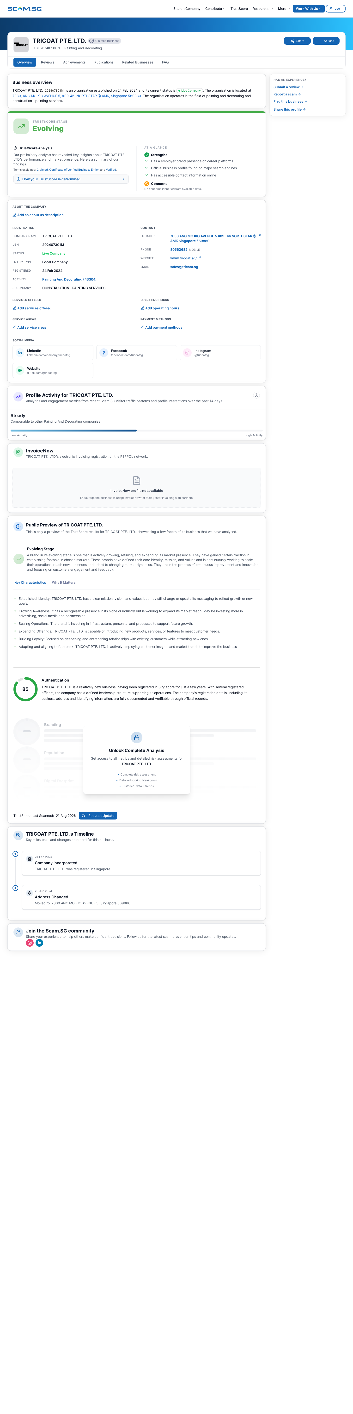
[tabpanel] (136, 622)
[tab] (24, 62)
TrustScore (239, 8)
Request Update (101, 815)
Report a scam (285, 94)
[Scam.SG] (24, 8)
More (282, 8)
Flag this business (288, 101)
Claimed (42, 169)
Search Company (187, 8)
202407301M (54, 90)
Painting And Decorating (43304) (69, 279)
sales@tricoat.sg (184, 267)
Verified (111, 169)
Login (338, 8)
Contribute (213, 8)
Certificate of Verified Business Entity (74, 169)
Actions (329, 41)
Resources (261, 8)
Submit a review (287, 87)
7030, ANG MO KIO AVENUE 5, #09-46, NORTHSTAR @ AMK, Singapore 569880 (76, 96)
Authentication (55, 680)
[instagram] (30, 943)
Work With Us (307, 8)
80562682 (179, 249)
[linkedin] (39, 943)
